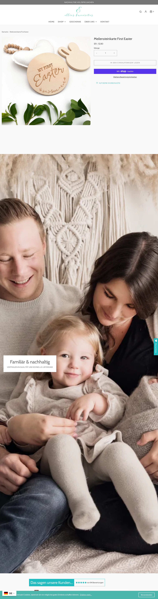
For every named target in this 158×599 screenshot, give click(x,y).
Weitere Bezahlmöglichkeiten (125, 77)
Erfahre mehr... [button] (86, 595)
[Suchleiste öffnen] (140, 11)
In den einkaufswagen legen (125, 63)
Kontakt (105, 22)
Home (51, 22)
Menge (96, 48)
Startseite (5, 32)
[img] (81, 582)
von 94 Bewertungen (95, 582)
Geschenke (75, 22)
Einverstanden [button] (146, 595)
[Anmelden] (145, 11)
